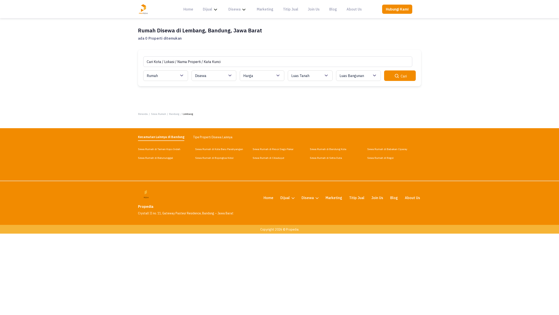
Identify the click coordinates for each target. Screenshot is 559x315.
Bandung (174, 114)
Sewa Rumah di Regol (380, 157)
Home (188, 9)
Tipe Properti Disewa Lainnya (213, 137)
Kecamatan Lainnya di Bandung (161, 137)
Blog (333, 9)
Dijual (207, 9)
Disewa (234, 9)
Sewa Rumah (158, 114)
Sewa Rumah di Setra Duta (326, 157)
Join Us (314, 9)
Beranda (143, 114)
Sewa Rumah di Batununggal (155, 157)
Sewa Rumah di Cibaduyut (268, 157)
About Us (354, 9)
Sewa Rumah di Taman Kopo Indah (159, 149)
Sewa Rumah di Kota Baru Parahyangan (219, 149)
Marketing (265, 9)
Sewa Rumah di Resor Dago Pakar (273, 149)
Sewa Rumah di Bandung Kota (328, 149)
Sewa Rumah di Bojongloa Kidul (214, 157)
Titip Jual (290, 9)
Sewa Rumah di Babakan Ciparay (387, 149)
